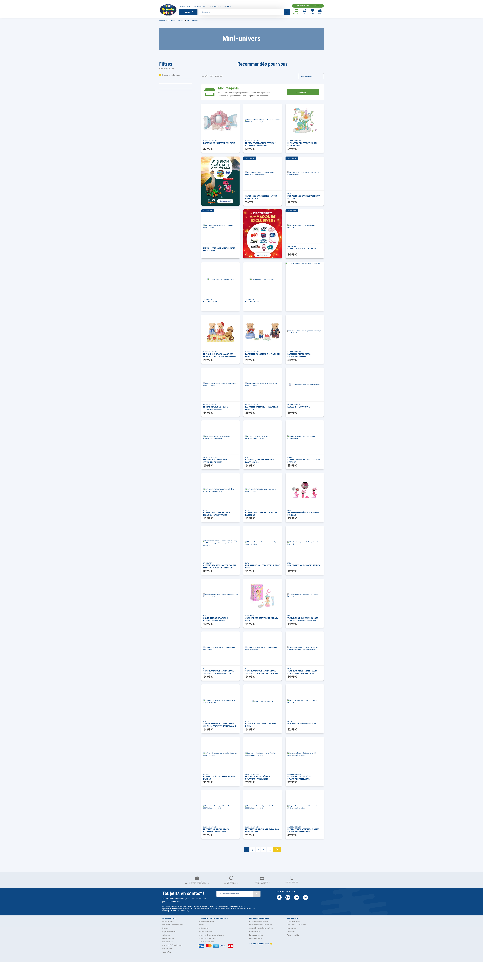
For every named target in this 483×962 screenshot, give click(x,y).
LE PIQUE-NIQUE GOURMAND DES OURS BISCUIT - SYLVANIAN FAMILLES (219, 355)
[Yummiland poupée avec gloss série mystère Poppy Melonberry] (262, 648)
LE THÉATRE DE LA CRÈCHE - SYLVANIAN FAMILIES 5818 (257, 777)
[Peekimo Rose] (262, 279)
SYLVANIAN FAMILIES (209, 141)
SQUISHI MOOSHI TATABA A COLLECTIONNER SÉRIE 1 (215, 619)
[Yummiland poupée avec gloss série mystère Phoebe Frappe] (304, 595)
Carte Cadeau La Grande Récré (296, 925)
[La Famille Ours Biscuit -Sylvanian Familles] (262, 332)
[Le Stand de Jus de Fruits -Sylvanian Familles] (220, 384)
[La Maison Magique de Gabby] (304, 226)
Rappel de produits (293, 935)
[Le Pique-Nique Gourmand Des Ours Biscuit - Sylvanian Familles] (220, 331)
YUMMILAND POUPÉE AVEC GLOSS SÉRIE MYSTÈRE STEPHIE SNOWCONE (219, 725)
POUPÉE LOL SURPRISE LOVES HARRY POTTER (303, 197)
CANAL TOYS (249, 616)
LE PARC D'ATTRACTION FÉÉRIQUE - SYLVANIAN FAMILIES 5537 (261, 144)
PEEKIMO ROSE (252, 301)
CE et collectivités (167, 949)
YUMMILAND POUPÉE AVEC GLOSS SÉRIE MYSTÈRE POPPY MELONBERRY (261, 672)
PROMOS (227, 7)
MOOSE (289, 721)
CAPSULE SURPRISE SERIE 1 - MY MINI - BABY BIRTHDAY (262, 197)
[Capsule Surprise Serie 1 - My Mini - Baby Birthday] (262, 173)
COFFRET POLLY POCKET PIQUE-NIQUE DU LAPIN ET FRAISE (217, 513)
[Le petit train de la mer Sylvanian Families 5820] (262, 807)
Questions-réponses (293, 921)
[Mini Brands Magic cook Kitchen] (304, 543)
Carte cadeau (185, 7)
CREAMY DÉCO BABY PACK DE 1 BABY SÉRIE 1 (261, 619)
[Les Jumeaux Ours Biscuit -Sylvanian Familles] (220, 437)
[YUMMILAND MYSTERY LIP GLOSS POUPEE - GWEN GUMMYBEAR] (304, 648)
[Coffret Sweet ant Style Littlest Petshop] (304, 437)
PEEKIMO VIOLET (210, 301)
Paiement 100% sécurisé (206, 942)
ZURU (247, 193)
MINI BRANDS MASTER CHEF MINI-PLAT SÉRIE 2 (262, 566)
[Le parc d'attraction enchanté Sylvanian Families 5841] (304, 807)
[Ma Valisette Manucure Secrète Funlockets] (220, 226)
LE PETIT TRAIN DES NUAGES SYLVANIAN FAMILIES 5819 (216, 830)
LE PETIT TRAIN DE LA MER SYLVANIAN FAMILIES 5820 (262, 830)
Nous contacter (292, 928)
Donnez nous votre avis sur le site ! (173, 925)
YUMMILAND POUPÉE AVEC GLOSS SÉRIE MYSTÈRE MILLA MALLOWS (218, 672)
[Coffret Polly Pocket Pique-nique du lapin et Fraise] (220, 490)
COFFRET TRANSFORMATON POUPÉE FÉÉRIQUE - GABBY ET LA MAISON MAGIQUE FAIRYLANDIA (219, 566)
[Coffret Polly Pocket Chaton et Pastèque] (262, 490)
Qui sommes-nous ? (168, 921)
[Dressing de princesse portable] (220, 120)
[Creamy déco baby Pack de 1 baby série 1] (262, 595)
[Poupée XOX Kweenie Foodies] (304, 701)
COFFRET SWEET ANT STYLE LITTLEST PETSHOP (304, 461)
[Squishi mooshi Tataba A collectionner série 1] (220, 595)
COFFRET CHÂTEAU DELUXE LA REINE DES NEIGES (219, 777)
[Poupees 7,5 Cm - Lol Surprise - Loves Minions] (262, 437)
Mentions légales (254, 932)
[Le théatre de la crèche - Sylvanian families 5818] (262, 754)
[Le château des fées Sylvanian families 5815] (305, 120)
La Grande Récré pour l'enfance (172, 945)
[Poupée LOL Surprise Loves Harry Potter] (304, 173)
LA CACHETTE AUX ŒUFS (298, 407)
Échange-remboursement (206, 921)
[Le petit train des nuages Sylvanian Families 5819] (220, 807)
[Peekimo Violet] (220, 279)
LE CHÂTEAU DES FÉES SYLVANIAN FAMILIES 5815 (302, 144)
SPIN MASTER (291, 246)
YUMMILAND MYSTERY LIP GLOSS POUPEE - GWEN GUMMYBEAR (302, 672)
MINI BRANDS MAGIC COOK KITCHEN (303, 565)
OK (257, 894)
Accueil (162, 21)
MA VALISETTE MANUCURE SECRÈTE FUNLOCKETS (219, 249)
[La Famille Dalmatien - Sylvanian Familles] (262, 384)
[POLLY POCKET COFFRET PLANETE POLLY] (262, 701)
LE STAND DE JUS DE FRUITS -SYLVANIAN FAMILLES (216, 408)
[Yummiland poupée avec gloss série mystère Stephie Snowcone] (220, 701)
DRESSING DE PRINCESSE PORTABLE (219, 143)
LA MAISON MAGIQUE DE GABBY (301, 249)
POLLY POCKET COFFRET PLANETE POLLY (260, 725)
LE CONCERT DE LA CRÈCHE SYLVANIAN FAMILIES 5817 (299, 777)
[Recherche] (287, 12)
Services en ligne (204, 928)
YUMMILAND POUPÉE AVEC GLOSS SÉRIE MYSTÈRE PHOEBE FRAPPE (302, 619)
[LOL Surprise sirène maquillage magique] (304, 490)
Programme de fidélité (169, 932)
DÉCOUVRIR (301, 92)
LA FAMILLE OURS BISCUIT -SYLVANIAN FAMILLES (262, 355)
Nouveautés (199, 7)
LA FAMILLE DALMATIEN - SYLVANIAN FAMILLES (261, 408)
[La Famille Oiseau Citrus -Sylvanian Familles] (304, 332)
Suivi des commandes (205, 932)
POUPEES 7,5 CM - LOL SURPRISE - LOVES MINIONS (260, 461)
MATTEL (206, 510)
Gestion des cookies (255, 938)
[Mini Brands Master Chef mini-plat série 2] (262, 543)
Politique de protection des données (260, 925)
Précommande (214, 7)
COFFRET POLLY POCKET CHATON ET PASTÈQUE (261, 513)
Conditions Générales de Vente (258, 921)
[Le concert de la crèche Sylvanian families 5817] (304, 754)
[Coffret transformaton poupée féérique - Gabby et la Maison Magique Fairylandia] (220, 543)
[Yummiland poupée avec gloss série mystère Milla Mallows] (220, 648)
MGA (289, 193)
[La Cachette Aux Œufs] (304, 384)
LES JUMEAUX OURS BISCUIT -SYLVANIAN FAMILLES (216, 461)
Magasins (165, 928)
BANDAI (290, 457)
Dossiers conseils (168, 942)
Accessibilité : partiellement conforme (261, 928)
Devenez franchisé (168, 938)
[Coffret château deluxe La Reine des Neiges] (220, 754)
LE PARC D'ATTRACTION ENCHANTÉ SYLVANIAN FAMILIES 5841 (303, 830)
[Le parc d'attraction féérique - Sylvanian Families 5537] (262, 121)
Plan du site (290, 932)
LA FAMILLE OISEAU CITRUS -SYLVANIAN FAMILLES (300, 355)
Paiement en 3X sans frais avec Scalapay (211, 935)
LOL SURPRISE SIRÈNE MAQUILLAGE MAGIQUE (303, 513)
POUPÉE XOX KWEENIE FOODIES (301, 724)
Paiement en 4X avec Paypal (207, 938)
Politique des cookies (256, 935)
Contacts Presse (167, 952)
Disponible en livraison (171, 75)
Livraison (201, 925)
